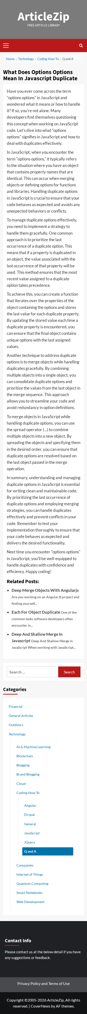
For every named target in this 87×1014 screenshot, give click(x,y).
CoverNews (40, 1006)
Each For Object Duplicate (36, 612)
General (30, 824)
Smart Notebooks (29, 893)
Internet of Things (29, 874)
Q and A (30, 851)
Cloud (21, 784)
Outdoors (16, 725)
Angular (30, 805)
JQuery (29, 842)
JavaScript (32, 833)
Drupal (29, 814)
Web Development (30, 902)
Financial (15, 706)
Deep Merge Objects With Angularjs (45, 590)
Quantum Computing (32, 883)
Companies (24, 865)
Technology (17, 734)
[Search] (81, 45)
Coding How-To (28, 793)
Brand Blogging (27, 774)
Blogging (22, 765)
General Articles (21, 716)
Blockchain (24, 756)
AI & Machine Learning (33, 747)
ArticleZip (44, 16)
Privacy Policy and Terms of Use (43, 983)
